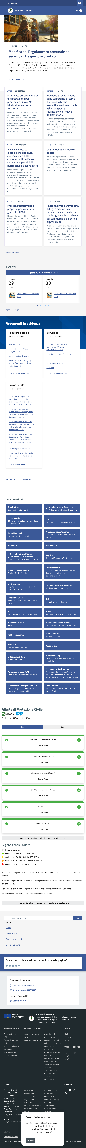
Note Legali (48, 1102)
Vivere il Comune (72, 1047)
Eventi (66, 1058)
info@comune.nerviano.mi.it (15, 1121)
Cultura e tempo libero (52, 1043)
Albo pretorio (49, 1105)
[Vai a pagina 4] (45, 305)
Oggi (22, 727)
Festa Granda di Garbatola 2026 (28, 295)
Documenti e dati (10, 1034)
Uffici (6, 1037)
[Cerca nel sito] (80, 10)
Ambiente (28, 1037)
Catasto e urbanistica (52, 1040)
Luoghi (67, 1055)
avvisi (9, 91)
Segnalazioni (9, 1131)
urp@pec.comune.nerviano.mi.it (16, 1114)
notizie (50, 91)
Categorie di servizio (33, 1028)
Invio (77, 918)
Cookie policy (49, 1096)
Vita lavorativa (49, 1079)
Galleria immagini (71, 1052)
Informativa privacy (51, 1099)
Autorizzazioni (49, 1037)
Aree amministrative (12, 1046)
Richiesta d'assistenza (32, 1105)
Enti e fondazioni (10, 1055)
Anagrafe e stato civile (32, 1040)
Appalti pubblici (50, 1034)
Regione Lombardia (10, 3)
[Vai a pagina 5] (48, 305)
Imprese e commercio (52, 1058)
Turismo (47, 1076)
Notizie (67, 1034)
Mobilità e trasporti (51, 1061)
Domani (64, 727)
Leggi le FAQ (29, 1090)
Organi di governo (11, 1040)
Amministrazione (12, 1028)
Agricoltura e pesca (31, 1034)
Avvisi (66, 1040)
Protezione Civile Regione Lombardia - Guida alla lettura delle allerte (43, 903)
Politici (6, 1043)
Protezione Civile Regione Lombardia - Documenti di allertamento (43, 838)
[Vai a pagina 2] (40, 305)
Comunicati (68, 1037)
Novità (67, 1028)
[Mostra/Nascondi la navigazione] (2, 10)
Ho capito (30, 1140)
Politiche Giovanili (11, 1136)
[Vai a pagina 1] (37, 305)
